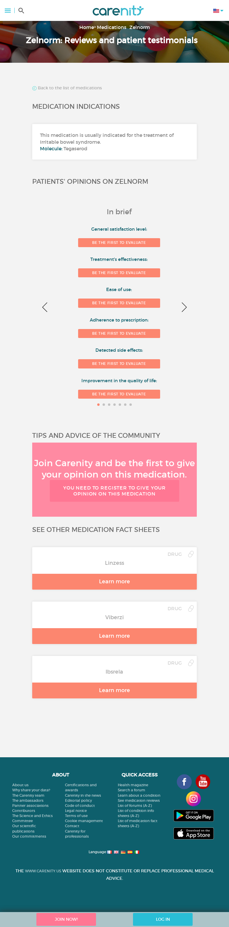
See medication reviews (139, 800)
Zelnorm (139, 27)
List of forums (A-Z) (135, 805)
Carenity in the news (83, 795)
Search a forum (131, 790)
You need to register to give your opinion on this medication (114, 490)
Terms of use (76, 815)
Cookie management (84, 821)
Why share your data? (31, 790)
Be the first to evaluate (119, 242)
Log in (163, 919)
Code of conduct (80, 805)
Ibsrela (114, 672)
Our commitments (29, 836)
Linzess (114, 563)
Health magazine (133, 785)
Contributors (23, 810)
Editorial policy (78, 800)
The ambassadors (28, 800)
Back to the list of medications (69, 88)
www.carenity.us (43, 871)
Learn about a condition (139, 795)
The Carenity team (28, 795)
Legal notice (76, 810)
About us (20, 785)
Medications (111, 27)
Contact (72, 826)
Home (86, 27)
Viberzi (114, 617)
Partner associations (30, 805)
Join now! (66, 919)
